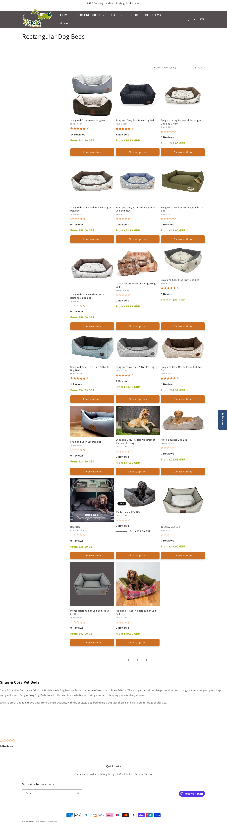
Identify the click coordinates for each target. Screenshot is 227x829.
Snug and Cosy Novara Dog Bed (88, 120)
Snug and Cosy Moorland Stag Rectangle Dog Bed (87, 296)
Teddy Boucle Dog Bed (128, 511)
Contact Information (85, 774)
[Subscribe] (78, 793)
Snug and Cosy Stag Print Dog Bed (180, 279)
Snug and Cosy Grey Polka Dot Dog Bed (137, 367)
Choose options (92, 152)
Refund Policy (124, 774)
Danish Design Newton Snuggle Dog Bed (136, 285)
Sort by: (156, 67)
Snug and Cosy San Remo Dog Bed (135, 120)
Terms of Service (144, 774)
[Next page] (146, 660)
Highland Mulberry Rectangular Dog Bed (136, 612)
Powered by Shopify (48, 821)
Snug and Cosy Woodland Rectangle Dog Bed (90, 209)
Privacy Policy (107, 774)
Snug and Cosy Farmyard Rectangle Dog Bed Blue (135, 209)
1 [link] (128, 660)
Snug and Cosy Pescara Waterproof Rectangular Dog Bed (135, 441)
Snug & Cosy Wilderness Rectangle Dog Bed (182, 209)
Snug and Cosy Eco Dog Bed (86, 441)
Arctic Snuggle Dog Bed (174, 439)
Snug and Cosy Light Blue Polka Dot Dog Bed (90, 368)
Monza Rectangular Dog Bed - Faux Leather (89, 612)
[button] (187, 19)
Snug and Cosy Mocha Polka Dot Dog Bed (181, 368)
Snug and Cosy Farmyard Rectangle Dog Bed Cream (181, 122)
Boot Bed (75, 526)
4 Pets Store (34, 821)
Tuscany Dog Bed (170, 526)
